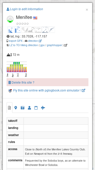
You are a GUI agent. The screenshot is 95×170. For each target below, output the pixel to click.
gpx (42, 45)
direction (33, 41)
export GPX (16, 41)
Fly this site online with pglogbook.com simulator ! (47, 90)
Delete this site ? (22, 82)
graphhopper (54, 45)
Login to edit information (26, 9)
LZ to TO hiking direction (23, 45)
